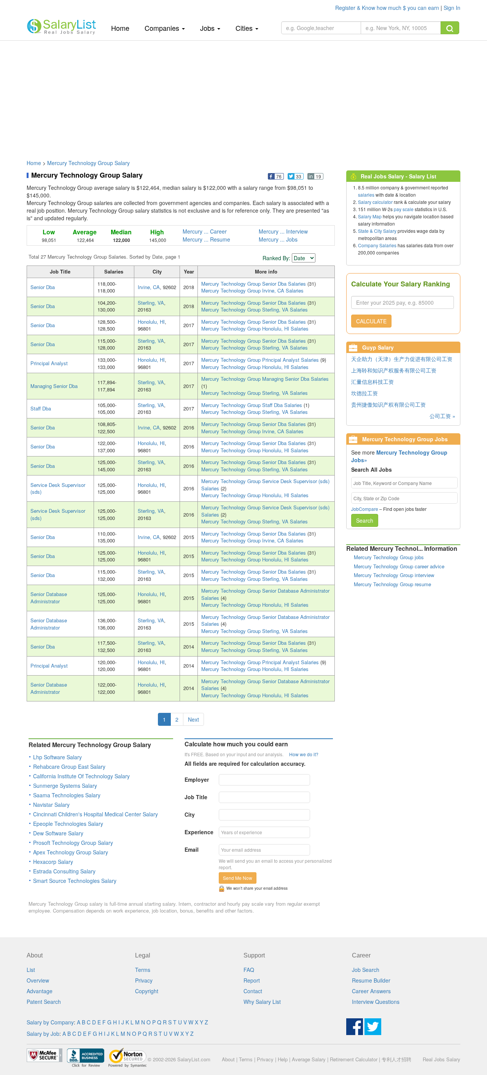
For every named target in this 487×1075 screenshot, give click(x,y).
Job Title (196, 797)
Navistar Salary (51, 804)
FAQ (249, 969)
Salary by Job (43, 1033)
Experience (199, 832)
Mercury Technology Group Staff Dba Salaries (252, 405)
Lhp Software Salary (57, 757)
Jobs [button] (208, 28)
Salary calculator (375, 202)
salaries (366, 194)
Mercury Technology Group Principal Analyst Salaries (260, 359)
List (31, 969)
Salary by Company (50, 1022)
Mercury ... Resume (206, 239)
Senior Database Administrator (48, 597)
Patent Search (44, 1001)
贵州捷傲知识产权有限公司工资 (388, 404)
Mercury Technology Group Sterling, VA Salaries (254, 309)
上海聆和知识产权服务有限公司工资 (393, 370)
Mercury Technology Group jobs (389, 557)
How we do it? (303, 754)
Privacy (144, 980)
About (228, 1059)
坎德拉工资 (364, 393)
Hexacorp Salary (53, 861)
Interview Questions (375, 1001)
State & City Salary (377, 230)
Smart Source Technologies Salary (74, 880)
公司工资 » (442, 416)
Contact (253, 991)
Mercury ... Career (205, 231)
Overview (38, 980)
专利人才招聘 (396, 1059)
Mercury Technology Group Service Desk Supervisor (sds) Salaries (265, 484)
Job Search (365, 969)
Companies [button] (163, 28)
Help (283, 1059)
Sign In (452, 7)
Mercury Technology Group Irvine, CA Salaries (252, 290)
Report (252, 980)
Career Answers (371, 991)
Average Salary (309, 1059)
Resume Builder (371, 980)
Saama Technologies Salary (66, 795)
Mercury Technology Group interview (394, 575)
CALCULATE (371, 321)
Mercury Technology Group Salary (88, 163)
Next (193, 719)
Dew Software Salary (58, 833)
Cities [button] (245, 28)
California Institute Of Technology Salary (81, 776)
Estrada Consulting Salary (64, 871)
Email (192, 849)
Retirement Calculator (353, 1059)
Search (364, 520)
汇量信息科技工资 (372, 381)
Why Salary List (262, 1001)
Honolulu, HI (151, 321)
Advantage (40, 991)
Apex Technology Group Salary (70, 852)
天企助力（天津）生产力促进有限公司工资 (401, 359)
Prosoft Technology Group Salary (73, 842)
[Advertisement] (243, 96)
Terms (142, 969)
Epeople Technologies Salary (68, 823)
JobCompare (364, 509)
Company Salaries (377, 245)
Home (123, 27)
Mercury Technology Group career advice (399, 566)
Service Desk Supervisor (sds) (57, 488)
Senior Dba (42, 287)
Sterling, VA (151, 302)
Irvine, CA (149, 287)
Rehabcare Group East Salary (69, 766)
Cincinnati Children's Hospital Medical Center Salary (95, 814)
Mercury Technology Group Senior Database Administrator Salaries (265, 594)
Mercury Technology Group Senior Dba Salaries (254, 283)
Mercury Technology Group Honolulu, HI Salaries (255, 328)
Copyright (146, 991)
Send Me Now (237, 878)
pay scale (404, 209)
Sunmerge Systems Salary (65, 785)
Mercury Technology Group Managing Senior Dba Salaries (265, 378)
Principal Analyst (49, 363)
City (190, 814)
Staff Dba (40, 408)
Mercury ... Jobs (278, 239)
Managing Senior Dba (54, 386)
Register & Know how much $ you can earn (388, 7)
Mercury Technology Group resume (392, 584)
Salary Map (370, 216)
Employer (197, 779)
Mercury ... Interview (283, 231)
